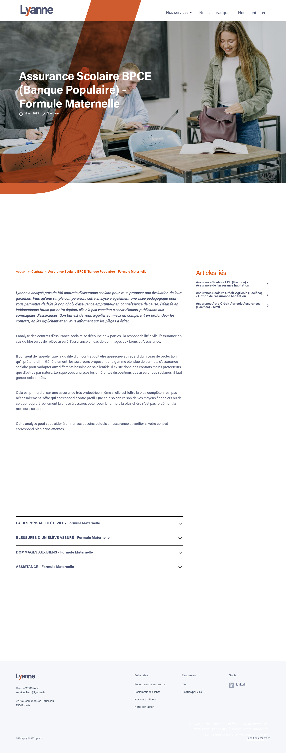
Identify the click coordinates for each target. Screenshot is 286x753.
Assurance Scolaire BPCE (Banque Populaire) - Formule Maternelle (97, 271)
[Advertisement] (143, 240)
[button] (179, 12)
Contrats (37, 271)
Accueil (21, 271)
